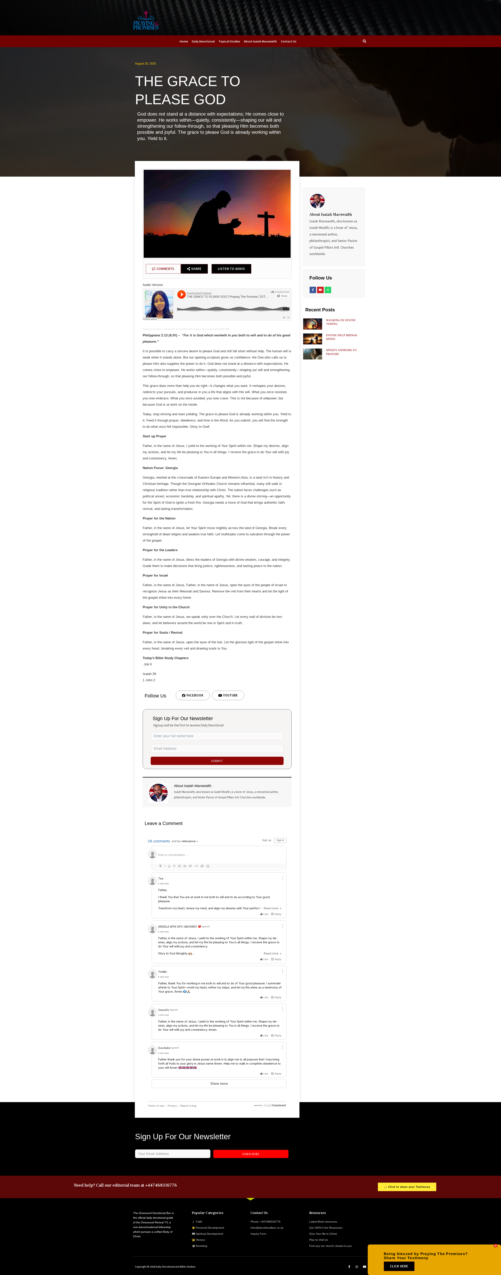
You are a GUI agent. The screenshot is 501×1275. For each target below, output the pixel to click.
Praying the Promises (152, 329)
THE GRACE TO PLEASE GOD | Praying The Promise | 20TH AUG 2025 (196, 329)
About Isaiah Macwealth (260, 41)
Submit (217, 761)
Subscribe (251, 1154)
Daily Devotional (203, 41)
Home (184, 41)
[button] (495, 1245)
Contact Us (288, 41)
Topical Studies (229, 41)
